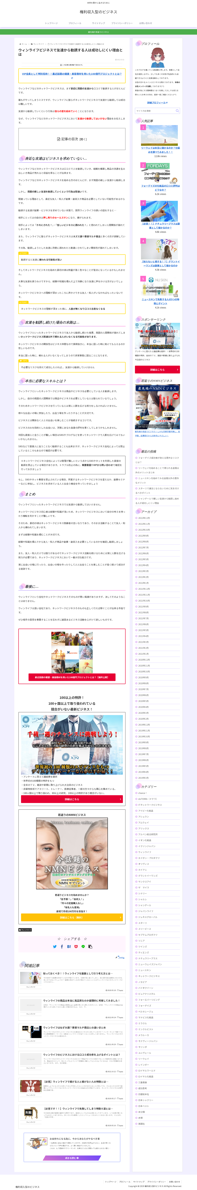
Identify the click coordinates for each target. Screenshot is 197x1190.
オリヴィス (143, 863)
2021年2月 (143, 647)
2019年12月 (144, 724)
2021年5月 (143, 630)
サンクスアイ (144, 881)
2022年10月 (144, 529)
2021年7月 (143, 618)
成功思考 (142, 1088)
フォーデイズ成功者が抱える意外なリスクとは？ (157, 460)
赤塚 (140, 1117)
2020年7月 (143, 689)
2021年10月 (144, 600)
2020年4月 (143, 706)
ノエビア (142, 982)
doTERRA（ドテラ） (148, 798)
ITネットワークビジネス (150, 804)
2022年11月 (144, 523)
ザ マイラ (143, 887)
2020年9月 (143, 677)
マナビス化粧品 (145, 1017)
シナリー (142, 893)
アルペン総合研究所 (148, 834)
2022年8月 (143, 541)
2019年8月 (143, 748)
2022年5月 (143, 559)
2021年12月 (144, 588)
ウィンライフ (26, 930)
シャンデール (144, 905)
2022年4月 (143, 565)
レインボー (143, 1064)
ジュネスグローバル (147, 917)
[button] (177, 111)
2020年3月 (143, 712)
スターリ (142, 922)
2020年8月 (143, 683)
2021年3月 (143, 642)
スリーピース (144, 928)
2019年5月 (143, 766)
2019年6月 (143, 760)
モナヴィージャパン (148, 1041)
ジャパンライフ (145, 911)
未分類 (141, 1111)
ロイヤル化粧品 (145, 1076)
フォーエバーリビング (149, 999)
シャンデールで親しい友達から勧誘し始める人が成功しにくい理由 (157, 501)
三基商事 (142, 1082)
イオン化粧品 (144, 840)
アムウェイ (143, 822)
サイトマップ (138, 1181)
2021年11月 (144, 594)
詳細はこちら (72, 799)
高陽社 (141, 1123)
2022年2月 (143, 577)
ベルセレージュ (145, 1011)
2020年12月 (144, 659)
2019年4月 (143, 771)
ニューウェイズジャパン (150, 964)
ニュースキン (144, 970)
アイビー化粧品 (145, 810)
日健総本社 (143, 1094)
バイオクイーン (145, 987)
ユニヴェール (144, 1052)
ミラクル (142, 1023)
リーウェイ (143, 1058)
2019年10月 (144, 736)
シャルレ (142, 899)
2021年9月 (143, 606)
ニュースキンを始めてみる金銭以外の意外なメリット (157, 480)
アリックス (143, 828)
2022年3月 (143, 571)
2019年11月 (144, 730)
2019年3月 (143, 777)
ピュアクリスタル (146, 993)
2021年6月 (143, 624)
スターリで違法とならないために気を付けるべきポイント (157, 490)
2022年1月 (143, 582)
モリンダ (142, 1047)
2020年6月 (143, 695)
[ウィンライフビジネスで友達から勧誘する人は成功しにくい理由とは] (69, 946)
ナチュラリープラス (147, 958)
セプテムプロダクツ (147, 934)
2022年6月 (143, 553)
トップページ (110, 1181)
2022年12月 (144, 517)
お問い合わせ (174, 1181)
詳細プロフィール (156, 102)
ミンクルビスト (145, 1029)
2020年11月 (144, 665)
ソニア (141, 940)
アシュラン (143, 816)
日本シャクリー (145, 1100)
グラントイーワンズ (148, 875)
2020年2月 (143, 718)
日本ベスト (143, 1106)
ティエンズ (143, 952)
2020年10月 (144, 671)
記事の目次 (69, 138)
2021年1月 (143, 653)
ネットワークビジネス (149, 976)
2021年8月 (143, 612)
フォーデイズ (144, 1005)
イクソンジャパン (146, 846)
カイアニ (142, 869)
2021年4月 (143, 636)
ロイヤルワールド (146, 1070)
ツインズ (142, 946)
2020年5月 (143, 701)
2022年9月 (143, 535)
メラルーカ (143, 1035)
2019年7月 (143, 754)
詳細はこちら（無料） (72, 917)
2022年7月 (143, 547)
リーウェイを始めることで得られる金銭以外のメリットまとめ (157, 470)
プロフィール (124, 1181)
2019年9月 (143, 742)
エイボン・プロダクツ (149, 858)
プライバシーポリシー (156, 1181)
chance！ (142, 793)
